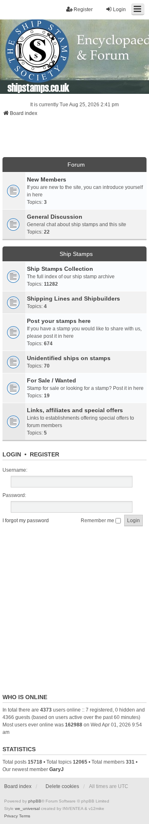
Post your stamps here (59, 321)
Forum (76, 164)
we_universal (27, 808)
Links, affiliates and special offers (75, 410)
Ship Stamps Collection (60, 268)
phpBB (34, 801)
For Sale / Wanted (51, 380)
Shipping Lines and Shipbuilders (73, 298)
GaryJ (56, 769)
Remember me (98, 520)
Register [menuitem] (83, 9)
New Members (46, 179)
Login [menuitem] (119, 9)
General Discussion (54, 216)
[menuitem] (11, 816)
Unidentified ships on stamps (69, 358)
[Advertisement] (74, 139)
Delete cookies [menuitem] (62, 786)
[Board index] (74, 56)
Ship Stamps (76, 254)
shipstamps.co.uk (38, 87)
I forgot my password (25, 520)
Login (11, 454)
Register (44, 454)
